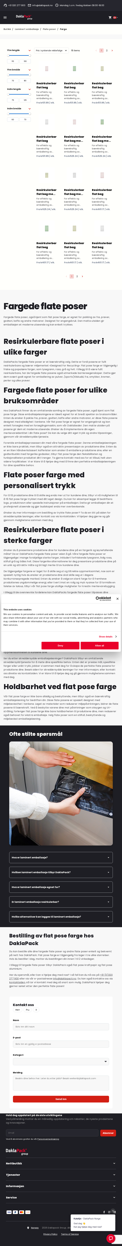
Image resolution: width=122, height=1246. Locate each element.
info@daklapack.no (42, 5)
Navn (16, 1020)
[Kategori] (61, 1061)
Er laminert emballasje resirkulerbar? (35, 902)
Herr (17, 1009)
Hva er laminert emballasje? (30, 857)
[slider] (8, 55)
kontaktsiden (17, 982)
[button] (19, 50)
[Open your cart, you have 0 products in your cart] (110, 17)
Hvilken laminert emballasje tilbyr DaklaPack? (41, 872)
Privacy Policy (50, 1234)
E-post (17, 1037)
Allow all (99, 645)
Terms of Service (70, 1234)
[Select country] (115, 17)
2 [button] (106, 50)
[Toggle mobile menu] (5, 17)
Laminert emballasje (28, 29)
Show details (105, 636)
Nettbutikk (14, 1163)
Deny (60, 645)
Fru (27, 1009)
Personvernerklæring (48, 1139)
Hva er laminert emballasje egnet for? (36, 887)
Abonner (108, 1133)
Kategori (18, 1054)
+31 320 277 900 (16, 5)
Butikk (8, 29)
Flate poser (50, 29)
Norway (35, 1227)
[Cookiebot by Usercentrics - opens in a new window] (98, 598)
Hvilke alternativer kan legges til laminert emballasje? (46, 916)
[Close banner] (117, 599)
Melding (17, 1072)
